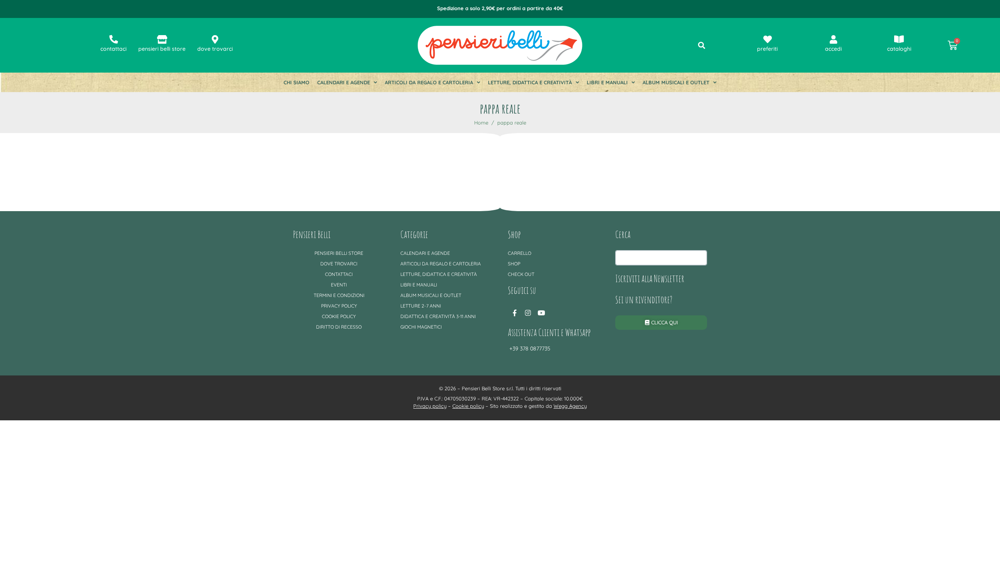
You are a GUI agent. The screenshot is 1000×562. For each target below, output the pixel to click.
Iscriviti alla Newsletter (649, 278)
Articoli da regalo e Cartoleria (429, 82)
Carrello (519, 253)
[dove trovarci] (215, 39)
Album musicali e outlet (676, 82)
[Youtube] (541, 312)
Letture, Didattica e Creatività (530, 82)
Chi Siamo (296, 82)
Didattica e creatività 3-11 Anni (438, 316)
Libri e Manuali (607, 82)
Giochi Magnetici (421, 327)
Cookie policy (339, 316)
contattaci (113, 48)
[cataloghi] (899, 39)
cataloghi (899, 48)
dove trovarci (215, 48)
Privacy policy (339, 306)
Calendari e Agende (343, 82)
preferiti (767, 48)
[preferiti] (767, 39)
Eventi (339, 285)
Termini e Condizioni (339, 295)
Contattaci (339, 274)
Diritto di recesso (339, 327)
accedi (833, 48)
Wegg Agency (570, 406)
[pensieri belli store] (162, 39)
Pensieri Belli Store (338, 253)
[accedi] (833, 39)
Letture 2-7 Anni (420, 306)
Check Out (521, 274)
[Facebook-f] (514, 312)
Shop (514, 264)
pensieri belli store (162, 48)
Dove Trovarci (338, 264)
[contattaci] (113, 39)
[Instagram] (527, 312)
